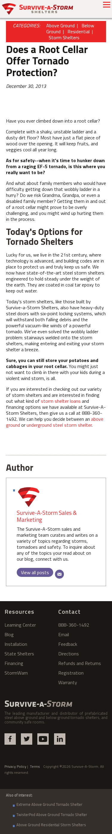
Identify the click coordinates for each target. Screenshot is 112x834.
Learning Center (20, 624)
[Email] (59, 574)
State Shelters (19, 653)
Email (63, 634)
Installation (15, 644)
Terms (36, 766)
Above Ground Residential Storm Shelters (51, 825)
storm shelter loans (61, 401)
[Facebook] (10, 739)
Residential (78, 31)
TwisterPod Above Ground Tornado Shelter (51, 815)
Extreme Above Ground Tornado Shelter (49, 804)
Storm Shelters (64, 37)
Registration (71, 672)
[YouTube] (43, 739)
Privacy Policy (15, 766)
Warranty (67, 682)
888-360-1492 (73, 624)
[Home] (37, 9)
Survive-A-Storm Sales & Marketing (47, 516)
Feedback (67, 644)
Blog (9, 634)
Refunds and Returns (79, 663)
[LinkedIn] (59, 739)
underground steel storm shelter (59, 425)
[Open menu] (106, 4)
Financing (13, 663)
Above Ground (60, 25)
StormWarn (16, 672)
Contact (69, 611)
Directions (68, 653)
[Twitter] (26, 739)
